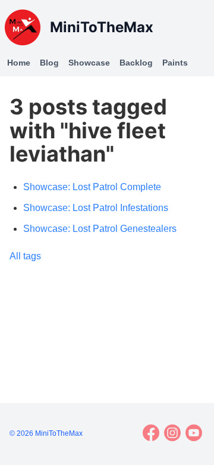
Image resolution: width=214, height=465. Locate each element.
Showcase (89, 62)
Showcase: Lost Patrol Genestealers (100, 229)
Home (18, 62)
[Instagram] (172, 432)
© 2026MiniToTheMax (46, 433)
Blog (49, 62)
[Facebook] (151, 432)
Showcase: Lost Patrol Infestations (95, 208)
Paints (175, 62)
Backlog (136, 62)
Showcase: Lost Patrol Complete (92, 187)
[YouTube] (193, 432)
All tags (25, 256)
